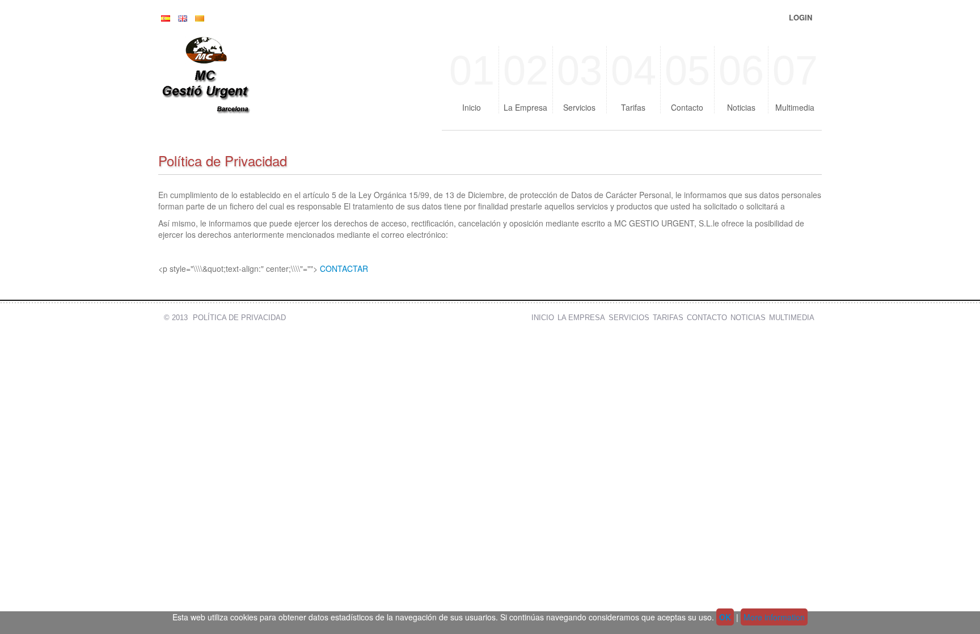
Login (800, 17)
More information (774, 617)
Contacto (687, 80)
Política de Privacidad (239, 317)
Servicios (579, 80)
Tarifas (633, 80)
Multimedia (795, 80)
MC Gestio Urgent (234, 79)
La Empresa (525, 80)
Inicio (472, 80)
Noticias (741, 80)
